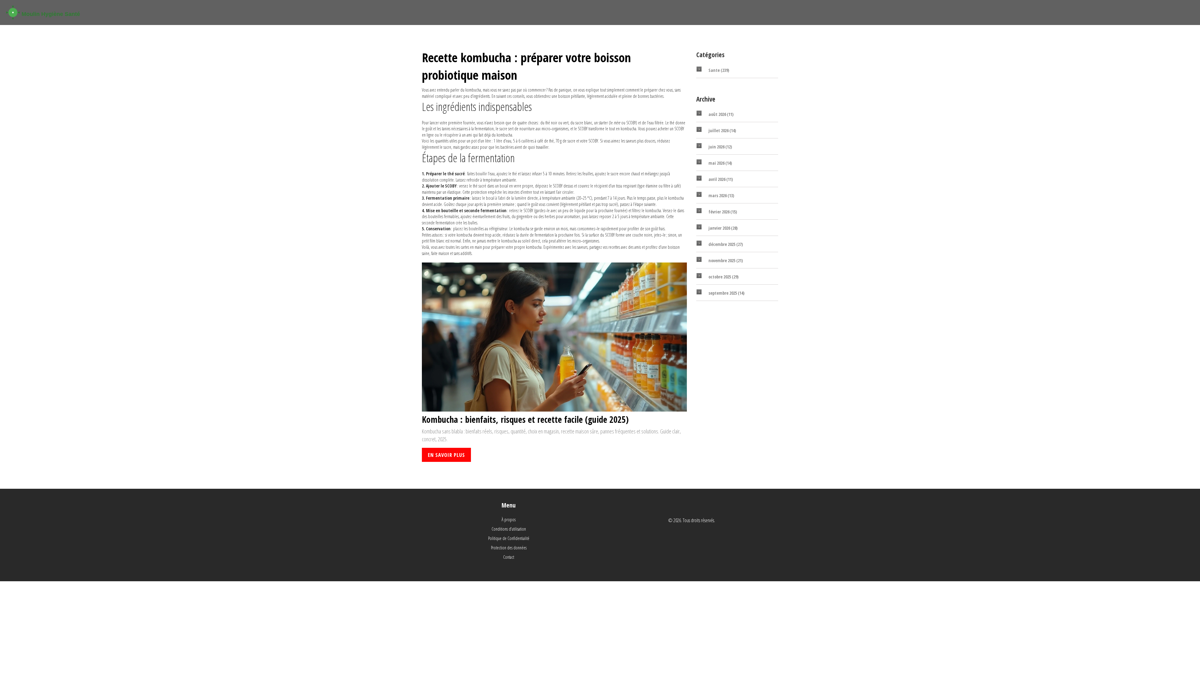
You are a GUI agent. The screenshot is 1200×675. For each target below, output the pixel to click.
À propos (509, 519)
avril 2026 (720, 179)
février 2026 (722, 212)
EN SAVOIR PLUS (446, 454)
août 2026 (720, 114)
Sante (718, 70)
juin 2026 (720, 147)
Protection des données (509, 548)
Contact (508, 557)
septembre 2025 (726, 293)
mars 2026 (721, 195)
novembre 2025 (725, 260)
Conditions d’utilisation (509, 529)
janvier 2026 (723, 228)
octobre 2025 (723, 277)
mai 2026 (720, 163)
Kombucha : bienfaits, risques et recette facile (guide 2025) (525, 419)
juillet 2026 (722, 130)
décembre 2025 (725, 244)
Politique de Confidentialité (508, 538)
